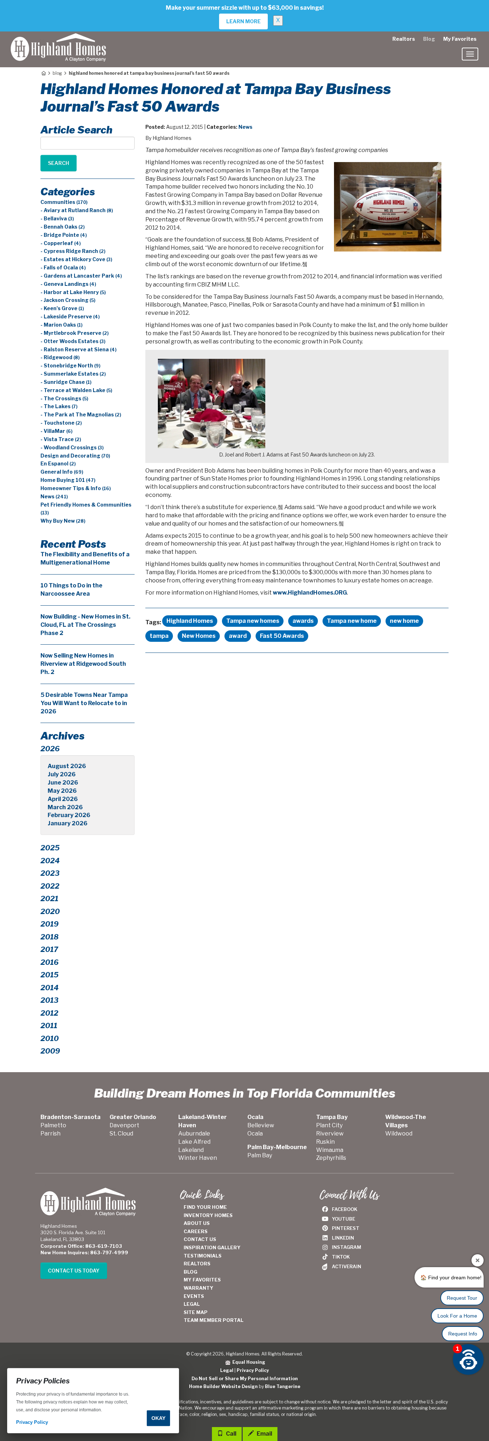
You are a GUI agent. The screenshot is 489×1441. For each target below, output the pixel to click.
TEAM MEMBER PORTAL (213, 1320)
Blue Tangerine (282, 1386)
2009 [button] (50, 1051)
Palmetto (53, 1125)
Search (58, 163)
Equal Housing (247, 1362)
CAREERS (196, 1231)
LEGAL (192, 1304)
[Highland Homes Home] (58, 40)
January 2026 (67, 823)
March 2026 (65, 807)
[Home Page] (43, 73)
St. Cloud (121, 1133)
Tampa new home (352, 620)
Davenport (124, 1125)
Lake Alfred (194, 1141)
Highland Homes (189, 620)
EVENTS (194, 1296)
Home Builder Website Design (223, 1386)
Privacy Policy (253, 1370)
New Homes (199, 635)
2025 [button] (50, 848)
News (245, 127)
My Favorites (459, 39)
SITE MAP (196, 1312)
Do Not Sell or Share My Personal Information (245, 1378)
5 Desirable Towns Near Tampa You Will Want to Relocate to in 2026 (84, 703)
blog (57, 73)
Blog (429, 39)
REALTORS (197, 1263)
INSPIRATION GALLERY (212, 1247)
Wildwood (398, 1133)
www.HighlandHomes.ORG (310, 592)
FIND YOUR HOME (205, 1207)
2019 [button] (49, 924)
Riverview (330, 1133)
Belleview (260, 1125)
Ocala (255, 1133)
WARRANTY (198, 1288)
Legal (226, 1370)
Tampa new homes (252, 620)
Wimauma (329, 1150)
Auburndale (194, 1133)
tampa (159, 635)
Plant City (329, 1125)
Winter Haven (197, 1157)
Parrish (50, 1133)
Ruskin (325, 1141)
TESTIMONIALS (203, 1256)
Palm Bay (259, 1155)
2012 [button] (49, 1013)
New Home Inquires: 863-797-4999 (84, 1252)
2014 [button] (49, 987)
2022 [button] (49, 886)
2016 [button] (49, 962)
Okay (158, 1418)
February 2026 (69, 815)
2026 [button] (50, 748)
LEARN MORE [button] (243, 21)
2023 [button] (49, 873)
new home (404, 620)
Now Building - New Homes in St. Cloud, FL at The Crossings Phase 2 (85, 624)
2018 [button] (49, 937)
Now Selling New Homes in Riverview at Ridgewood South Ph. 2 (83, 663)
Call (230, 1433)
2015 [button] (49, 975)
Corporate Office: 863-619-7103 (81, 1246)
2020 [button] (50, 911)
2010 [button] (49, 1038)
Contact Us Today (74, 1270)
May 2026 (62, 790)
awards (303, 620)
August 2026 (67, 766)
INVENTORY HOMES (208, 1215)
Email (264, 1433)
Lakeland (191, 1150)
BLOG (190, 1272)
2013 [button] (49, 1000)
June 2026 (63, 782)
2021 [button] (49, 898)
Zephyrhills (331, 1157)
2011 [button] (48, 1025)
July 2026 (62, 774)
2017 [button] (49, 949)
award (238, 635)
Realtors (403, 39)
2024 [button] (50, 860)
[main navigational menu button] (470, 54)
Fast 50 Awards (282, 635)
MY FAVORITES (202, 1280)
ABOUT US (197, 1223)
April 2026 (63, 799)
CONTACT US (200, 1239)
